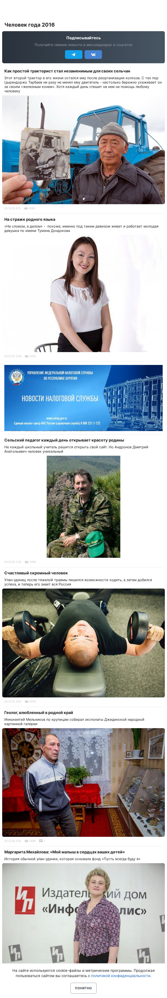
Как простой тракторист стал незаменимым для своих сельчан (67, 71)
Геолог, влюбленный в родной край (38, 712)
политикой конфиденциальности (120, 976)
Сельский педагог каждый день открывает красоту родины (64, 440)
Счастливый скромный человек (36, 573)
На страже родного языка (29, 219)
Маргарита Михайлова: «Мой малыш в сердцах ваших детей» (64, 852)
